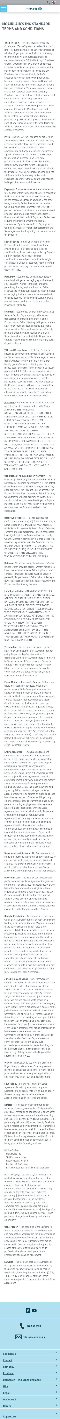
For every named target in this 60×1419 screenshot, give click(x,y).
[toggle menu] (3, 8)
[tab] (30, 1353)
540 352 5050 (34, 1326)
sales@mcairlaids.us (34, 1337)
